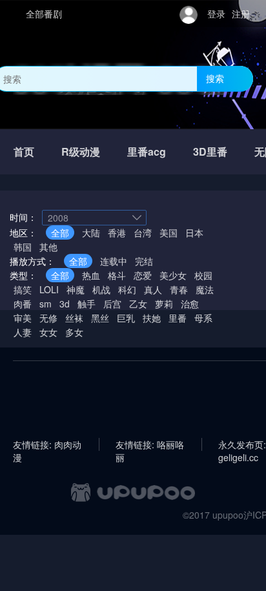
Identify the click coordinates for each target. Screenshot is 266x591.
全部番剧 (44, 13)
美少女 (173, 275)
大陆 (91, 232)
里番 (178, 317)
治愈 (190, 303)
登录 (216, 13)
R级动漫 (80, 151)
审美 (23, 317)
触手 (86, 303)
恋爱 (143, 275)
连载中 (113, 260)
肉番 (23, 303)
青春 (179, 289)
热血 (91, 275)
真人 (153, 289)
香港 (117, 232)
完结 (144, 260)
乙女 (138, 303)
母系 (203, 317)
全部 (60, 232)
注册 (241, 13)
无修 (48, 317)
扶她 (152, 317)
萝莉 (164, 303)
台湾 (143, 232)
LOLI (49, 289)
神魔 (75, 289)
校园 (203, 275)
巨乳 (126, 317)
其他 (48, 246)
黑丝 (100, 317)
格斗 (117, 275)
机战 (101, 289)
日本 (194, 232)
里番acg (146, 151)
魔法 (205, 289)
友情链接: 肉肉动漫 (47, 444)
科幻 (127, 289)
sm (45, 303)
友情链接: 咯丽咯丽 (150, 444)
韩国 (23, 246)
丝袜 (74, 317)
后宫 (112, 303)
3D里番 (210, 151)
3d (64, 303)
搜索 (215, 78)
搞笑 (23, 289)
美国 (168, 232)
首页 (24, 151)
